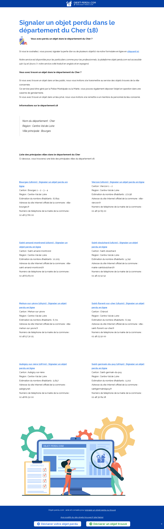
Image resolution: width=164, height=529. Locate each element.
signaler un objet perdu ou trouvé (100, 510)
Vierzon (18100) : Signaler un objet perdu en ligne (118, 182)
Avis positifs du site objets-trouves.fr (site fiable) (82, 517)
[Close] (162, 524)
